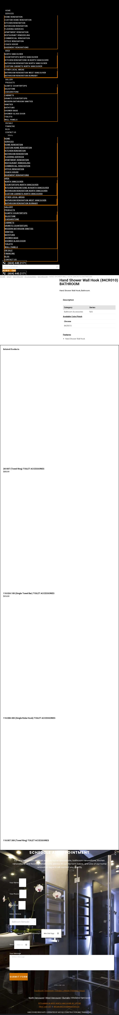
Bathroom (18, 277)
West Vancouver (53, 998)
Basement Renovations (16, 47)
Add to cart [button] (7, 477)
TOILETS (8, 117)
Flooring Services (14, 29)
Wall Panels (11, 120)
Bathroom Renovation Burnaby (21, 76)
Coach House (11, 44)
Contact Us (10, 132)
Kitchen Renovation (14, 23)
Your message (15, 953)
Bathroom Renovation (16, 26)
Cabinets (9, 95)
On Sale (9, 123)
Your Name (14, 882)
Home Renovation (13, 17)
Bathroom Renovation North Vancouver (26, 63)
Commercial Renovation (17, 38)
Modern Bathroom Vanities (18, 101)
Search (57, 267)
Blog (7, 129)
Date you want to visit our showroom (25, 933)
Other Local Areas (14, 70)
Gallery (9, 79)
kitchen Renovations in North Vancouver (26, 60)
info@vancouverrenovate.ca (66, 1006)
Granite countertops (15, 98)
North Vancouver (13, 54)
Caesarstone (12, 92)
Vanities (8, 104)
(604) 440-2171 (45, 1006)
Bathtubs (9, 108)
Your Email (14, 905)
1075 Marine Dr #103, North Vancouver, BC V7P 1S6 (59, 1003)
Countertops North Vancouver (21, 57)
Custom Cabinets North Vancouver (23, 66)
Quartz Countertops (15, 86)
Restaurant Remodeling (17, 35)
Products (10, 83)
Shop (9, 277)
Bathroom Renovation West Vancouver (25, 73)
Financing (10, 126)
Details (6, 724)
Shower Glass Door (14, 114)
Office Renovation (14, 41)
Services (9, 13)
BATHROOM (43, 277)
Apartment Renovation (16, 32)
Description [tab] (68, 300)
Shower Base (11, 111)
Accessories (30, 277)
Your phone (14, 894)
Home (7, 10)
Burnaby (66, 998)
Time (12, 945)
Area (7, 51)
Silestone (10, 89)
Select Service (15, 914)
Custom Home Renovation (17, 20)
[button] (31, 135)
